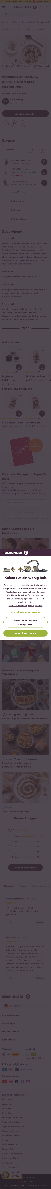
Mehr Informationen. (18, 606)
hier (25, 602)
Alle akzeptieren (25, 633)
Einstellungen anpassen (26, 612)
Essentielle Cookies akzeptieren (25, 622)
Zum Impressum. (35, 606)
